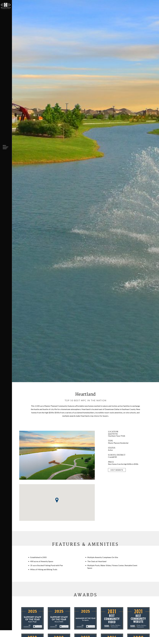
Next (92, 455)
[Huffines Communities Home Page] (6, 6)
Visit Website (116, 470)
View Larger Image (57, 455)
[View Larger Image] (57, 455)
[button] (57, 500)
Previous (21, 455)
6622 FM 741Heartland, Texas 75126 (116, 435)
